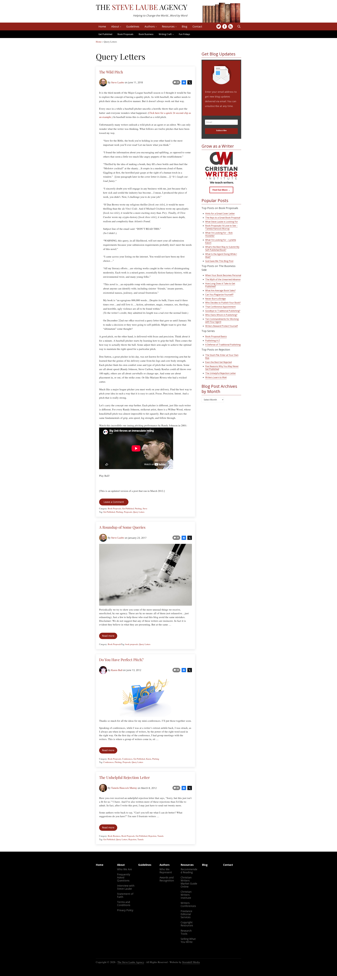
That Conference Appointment (220, 306)
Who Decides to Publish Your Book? (223, 302)
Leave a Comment (114, 501)
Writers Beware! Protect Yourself (221, 326)
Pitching (138, 508)
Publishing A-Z (212, 340)
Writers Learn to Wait (216, 377)
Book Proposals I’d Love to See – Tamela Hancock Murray (221, 227)
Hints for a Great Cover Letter (220, 213)
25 (178, 82)
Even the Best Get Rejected (218, 362)
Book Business (146, 34)
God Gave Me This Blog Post (219, 261)
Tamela (160, 835)
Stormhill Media (191, 962)
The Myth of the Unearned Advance (223, 279)
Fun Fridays (184, 34)
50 (178, 669)
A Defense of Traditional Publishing (223, 344)
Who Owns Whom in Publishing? (221, 314)
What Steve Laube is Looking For (221, 221)
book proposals (131, 644)
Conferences (127, 758)
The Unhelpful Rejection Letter (124, 777)
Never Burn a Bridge (215, 298)
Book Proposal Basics (216, 336)
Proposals (128, 511)
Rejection (152, 835)
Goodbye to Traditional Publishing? (222, 310)
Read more (109, 636)
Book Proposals (125, 34)
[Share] (184, 82)
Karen (148, 758)
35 (178, 537)
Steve (145, 508)
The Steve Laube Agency (130, 962)
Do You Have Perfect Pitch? (121, 659)
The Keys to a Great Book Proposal (222, 217)
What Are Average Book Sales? (220, 290)
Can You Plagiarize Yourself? (219, 294)
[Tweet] (189, 82)
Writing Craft (165, 34)
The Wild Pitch (111, 72)
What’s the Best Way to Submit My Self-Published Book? (222, 248)
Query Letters (138, 511)
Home (99, 41)
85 (178, 787)
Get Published (105, 34)
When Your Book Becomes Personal (223, 275)
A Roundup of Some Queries (122, 527)
